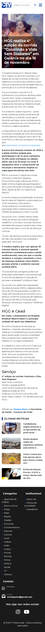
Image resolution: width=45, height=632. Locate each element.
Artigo (7, 509)
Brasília (7, 516)
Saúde (7, 567)
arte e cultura (10, 506)
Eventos (8, 535)
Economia (8, 524)
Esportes (8, 531)
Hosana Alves (20, 409)
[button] (40, 5)
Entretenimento (12, 527)
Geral (6, 538)
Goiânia (7, 542)
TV (5, 571)
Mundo (7, 553)
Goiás (6, 545)
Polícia (7, 560)
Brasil (6, 513)
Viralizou (8, 574)
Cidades (7, 520)
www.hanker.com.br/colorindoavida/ (23, 145)
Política (7, 563)
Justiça (7, 549)
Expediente (32, 509)
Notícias (8, 556)
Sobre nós (31, 499)
